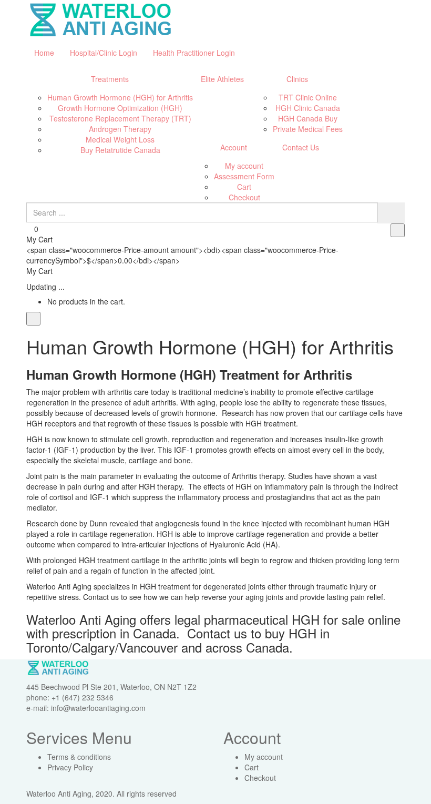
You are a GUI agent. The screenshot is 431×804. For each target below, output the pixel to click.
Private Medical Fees (308, 129)
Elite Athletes (222, 79)
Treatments (110, 79)
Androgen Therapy (120, 129)
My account (244, 165)
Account (233, 147)
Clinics (297, 79)
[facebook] (226, 793)
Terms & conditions (79, 756)
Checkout (244, 197)
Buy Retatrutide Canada (120, 150)
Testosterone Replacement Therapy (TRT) (120, 118)
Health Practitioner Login (194, 52)
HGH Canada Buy (307, 118)
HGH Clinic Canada (307, 108)
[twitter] (239, 793)
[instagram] (252, 793)
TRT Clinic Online (308, 97)
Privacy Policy (70, 767)
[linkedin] (266, 793)
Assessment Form (244, 176)
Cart (244, 186)
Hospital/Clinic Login (103, 52)
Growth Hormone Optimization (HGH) (120, 108)
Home (44, 52)
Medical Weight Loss (120, 139)
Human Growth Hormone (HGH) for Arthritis (120, 97)
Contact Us (300, 147)
